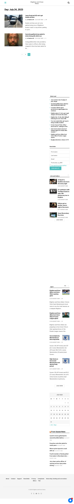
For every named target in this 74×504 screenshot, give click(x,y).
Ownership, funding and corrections (56, 478)
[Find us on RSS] (38, 494)
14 (62, 410)
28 (62, 418)
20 (59, 414)
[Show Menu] (5, 2)
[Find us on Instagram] (41, 494)
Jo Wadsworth (30, 19)
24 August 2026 (63, 186)
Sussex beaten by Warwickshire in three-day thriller (55, 337)
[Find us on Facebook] (31, 494)
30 (68, 418)
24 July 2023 (39, 19)
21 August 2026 (55, 369)
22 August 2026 (55, 342)
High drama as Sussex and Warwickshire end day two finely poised (55, 362)
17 (51, 414)
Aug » (55, 425)
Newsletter (26, 478)
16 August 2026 (63, 217)
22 (65, 414)
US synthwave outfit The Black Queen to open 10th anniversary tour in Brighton (63, 193)
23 (68, 414)
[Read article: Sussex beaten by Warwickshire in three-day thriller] (65, 337)
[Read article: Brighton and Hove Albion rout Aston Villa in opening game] (65, 292)
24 (51, 418)
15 (65, 410)
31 (51, 422)
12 (56, 410)
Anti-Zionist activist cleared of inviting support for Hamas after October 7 (59, 130)
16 (68, 410)
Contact (13, 478)
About (7, 478)
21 (62, 414)
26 (56, 418)
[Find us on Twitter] (33, 494)
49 (46, 19)
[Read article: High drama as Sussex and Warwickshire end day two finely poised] (65, 360)
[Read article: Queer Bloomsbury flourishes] (53, 214)
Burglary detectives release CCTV (60, 140)
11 (54, 410)
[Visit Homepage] (36, 3)
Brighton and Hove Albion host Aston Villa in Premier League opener (59, 136)
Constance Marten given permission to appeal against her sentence (59, 109)
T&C (39, 480)
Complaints (41, 478)
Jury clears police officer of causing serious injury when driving (58, 463)
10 (51, 410)
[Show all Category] (68, 175)
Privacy (33, 478)
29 (65, 418)
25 (54, 418)
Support (19, 478)
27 (59, 418)
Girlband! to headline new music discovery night (63, 181)
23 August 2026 (55, 298)
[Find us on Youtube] (36, 494)
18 (54, 414)
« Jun (51, 425)
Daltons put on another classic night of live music (63, 205)
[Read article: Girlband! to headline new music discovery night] (53, 181)
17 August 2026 (63, 209)
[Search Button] (68, 2)
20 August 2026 (63, 199)
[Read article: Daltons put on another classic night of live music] (53, 205)
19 (56, 414)
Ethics (34, 480)
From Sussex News (58, 432)
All (65, 285)
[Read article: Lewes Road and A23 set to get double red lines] (14, 21)
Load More (59, 219)
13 (59, 410)
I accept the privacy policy (58, 165)
